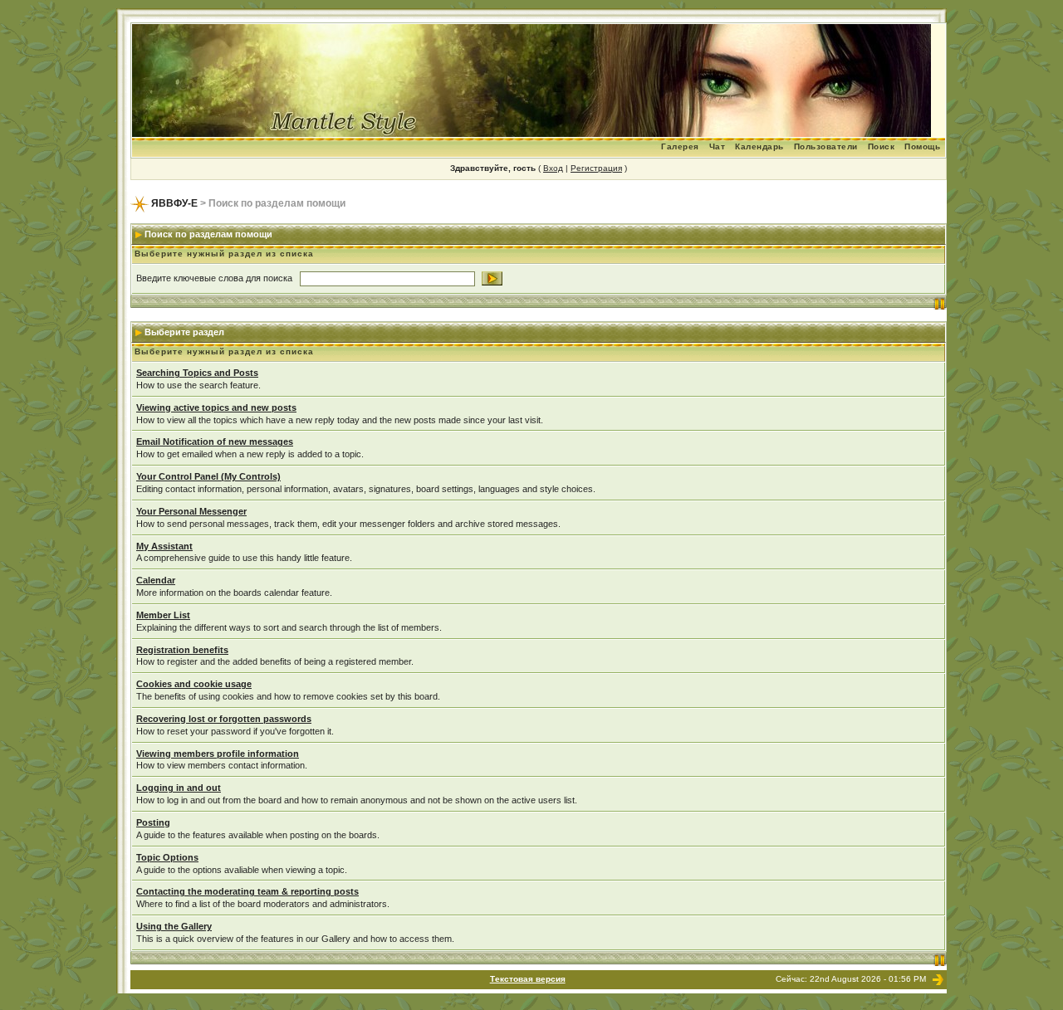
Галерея (680, 146)
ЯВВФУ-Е (174, 203)
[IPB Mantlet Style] (938, 978)
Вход (553, 168)
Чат (717, 146)
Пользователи (826, 146)
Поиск (881, 146)
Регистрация (596, 168)
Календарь (759, 146)
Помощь (922, 146)
